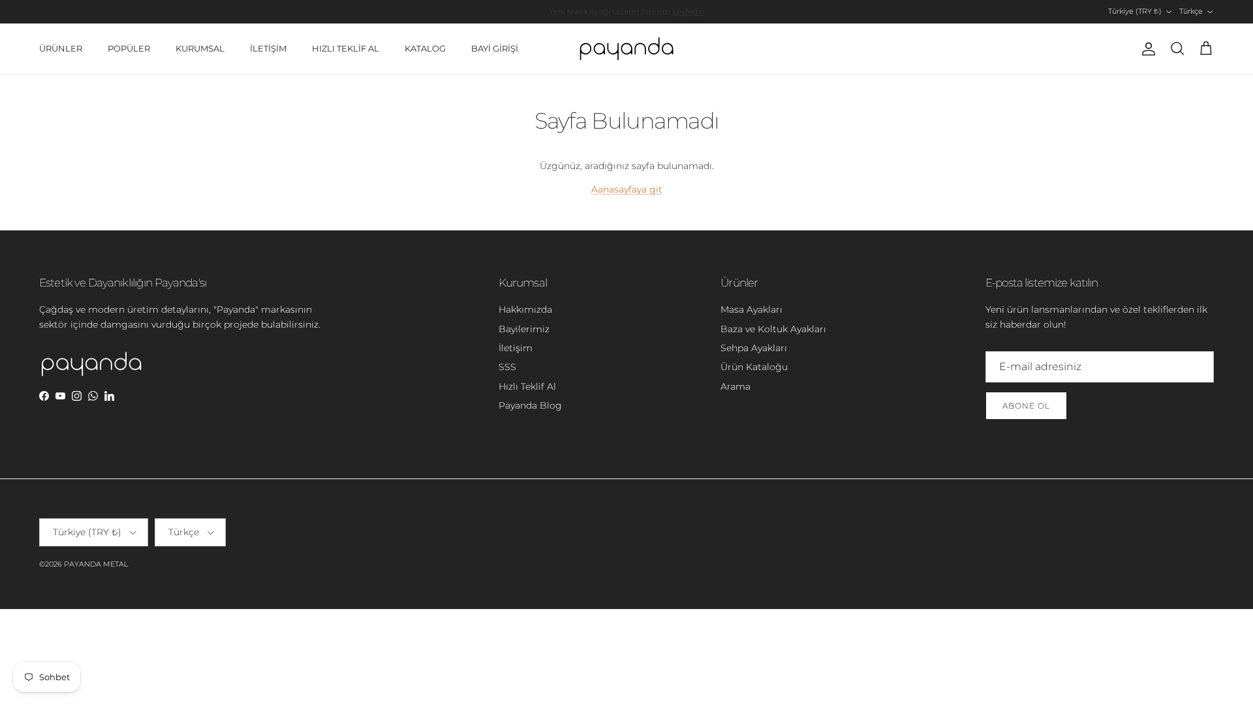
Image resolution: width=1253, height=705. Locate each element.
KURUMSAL (200, 48)
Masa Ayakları (751, 309)
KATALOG (425, 48)
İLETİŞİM (268, 48)
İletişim (516, 348)
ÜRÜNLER (60, 48)
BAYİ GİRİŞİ (494, 48)
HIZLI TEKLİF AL (345, 48)
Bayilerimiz (524, 329)
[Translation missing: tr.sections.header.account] (1146, 49)
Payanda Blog (530, 405)
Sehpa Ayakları (753, 348)
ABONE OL (1026, 406)
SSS (507, 367)
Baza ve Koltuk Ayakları (773, 329)
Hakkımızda (525, 309)
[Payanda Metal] (626, 49)
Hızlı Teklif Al (527, 386)
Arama (735, 386)
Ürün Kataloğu (754, 367)
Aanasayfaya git (626, 189)
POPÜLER (129, 48)
